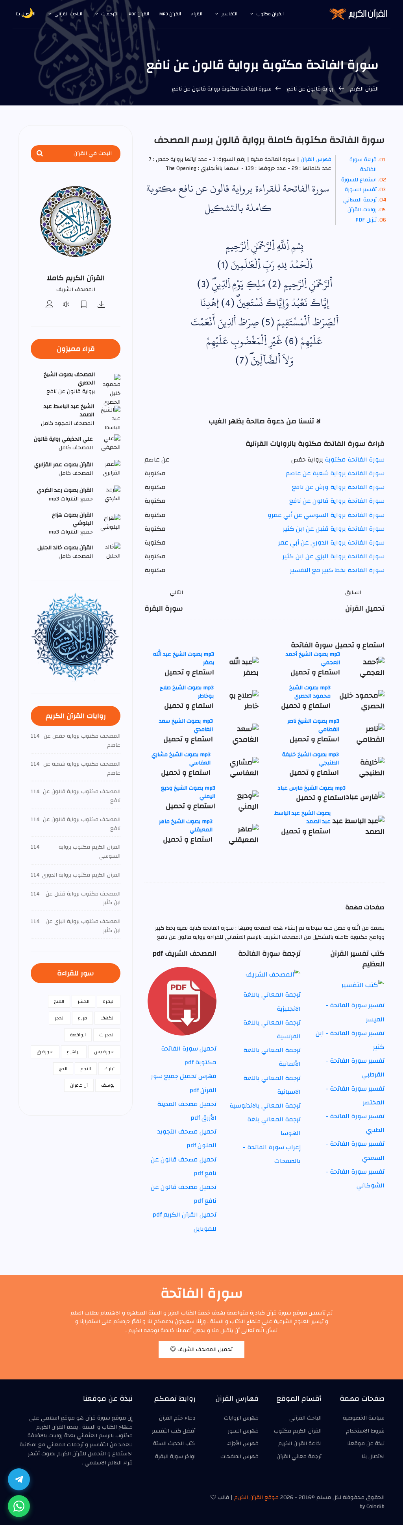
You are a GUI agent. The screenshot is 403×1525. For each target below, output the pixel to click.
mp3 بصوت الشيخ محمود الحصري (310, 692)
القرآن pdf (139, 13)
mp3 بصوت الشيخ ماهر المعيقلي (186, 825)
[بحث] (40, 153)
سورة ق (45, 1051)
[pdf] (84, 305)
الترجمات (109, 13)
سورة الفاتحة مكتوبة (355, 459)
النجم (86, 1068)
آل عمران (79, 1085)
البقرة (109, 1001)
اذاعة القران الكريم (300, 1443)
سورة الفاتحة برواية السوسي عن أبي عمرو (326, 515)
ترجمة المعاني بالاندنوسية (265, 1105)
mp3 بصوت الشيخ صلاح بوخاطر (187, 692)
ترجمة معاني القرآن (299, 1456)
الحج (63, 1068)
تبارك (109, 1068)
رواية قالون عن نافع (310, 89)
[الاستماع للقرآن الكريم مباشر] (67, 305)
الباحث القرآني (68, 13)
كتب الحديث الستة (174, 1443)
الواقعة (78, 1034)
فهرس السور (243, 1431)
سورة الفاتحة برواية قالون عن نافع (337, 501)
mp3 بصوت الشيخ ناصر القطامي (313, 725)
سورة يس (104, 1051)
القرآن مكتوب (270, 13)
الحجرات (107, 1034)
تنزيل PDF (366, 220)
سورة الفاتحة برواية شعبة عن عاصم (335, 473)
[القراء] (49, 305)
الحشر (83, 1001)
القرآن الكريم (364, 89)
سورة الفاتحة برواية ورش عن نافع (338, 487)
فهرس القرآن (316, 159)
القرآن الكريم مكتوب (298, 1431)
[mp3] (101, 305)
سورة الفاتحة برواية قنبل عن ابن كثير (334, 529)
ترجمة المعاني (360, 200)
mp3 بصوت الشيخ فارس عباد (311, 788)
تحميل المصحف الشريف (204, 1349)
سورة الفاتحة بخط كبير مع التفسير (337, 570)
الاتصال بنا (373, 1456)
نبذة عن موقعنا (366, 1443)
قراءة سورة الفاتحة (363, 165)
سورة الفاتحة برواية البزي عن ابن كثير (334, 556)
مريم (82, 1018)
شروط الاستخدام (365, 1431)
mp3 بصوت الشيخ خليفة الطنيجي (310, 759)
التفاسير (229, 13)
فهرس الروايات (241, 1418)
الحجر (60, 1018)
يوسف (108, 1085)
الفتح (59, 1001)
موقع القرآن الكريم (256, 1497)
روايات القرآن (362, 210)
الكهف (107, 1018)
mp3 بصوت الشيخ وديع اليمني (188, 792)
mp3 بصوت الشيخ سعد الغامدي (186, 725)
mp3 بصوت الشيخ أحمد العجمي (313, 658)
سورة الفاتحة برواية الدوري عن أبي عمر (331, 542)
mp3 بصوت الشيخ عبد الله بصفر (183, 658)
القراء (196, 13)
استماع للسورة (359, 180)
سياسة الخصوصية (364, 1418)
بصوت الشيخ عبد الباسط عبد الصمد (302, 817)
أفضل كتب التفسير (174, 1431)
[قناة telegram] (19, 1479)
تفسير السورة (361, 190)
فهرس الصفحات (239, 1456)
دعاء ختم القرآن (177, 1418)
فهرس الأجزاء (243, 1443)
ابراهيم (74, 1051)
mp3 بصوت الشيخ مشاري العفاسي (181, 759)
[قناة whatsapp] (19, 1506)
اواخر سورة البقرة (175, 1456)
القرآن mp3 (170, 13)
